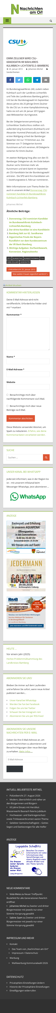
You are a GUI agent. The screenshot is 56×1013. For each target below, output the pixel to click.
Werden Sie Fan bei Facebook (24, 704)
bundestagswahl (31, 258)
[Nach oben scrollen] (51, 1008)
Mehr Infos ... (26, 751)
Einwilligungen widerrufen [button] (23, 990)
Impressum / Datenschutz (25, 952)
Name (11, 356)
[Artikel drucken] (4, 285)
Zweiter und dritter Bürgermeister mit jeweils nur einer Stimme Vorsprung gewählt (28, 909)
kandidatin (25, 262)
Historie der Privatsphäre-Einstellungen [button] (29, 986)
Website (11, 382)
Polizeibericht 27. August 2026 (25, 795)
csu (42, 258)
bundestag (17, 258)
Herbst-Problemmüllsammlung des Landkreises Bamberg (24, 660)
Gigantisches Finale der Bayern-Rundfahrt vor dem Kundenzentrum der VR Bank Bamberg (28, 241)
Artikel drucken (13, 285)
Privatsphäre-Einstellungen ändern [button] (27, 982)
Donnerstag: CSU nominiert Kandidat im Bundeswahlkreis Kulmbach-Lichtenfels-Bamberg (27, 194)
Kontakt (13, 944)
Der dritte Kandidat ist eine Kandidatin (29, 229)
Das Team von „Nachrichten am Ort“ (30, 949)
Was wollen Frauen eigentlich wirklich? (30, 274)
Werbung (14, 957)
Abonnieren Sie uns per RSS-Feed (26, 715)
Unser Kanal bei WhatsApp (23, 700)
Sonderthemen (13, 72)
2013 (9, 258)
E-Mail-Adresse (15, 369)
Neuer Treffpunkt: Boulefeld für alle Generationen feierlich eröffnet (27, 898)
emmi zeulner (13, 262)
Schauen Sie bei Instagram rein (25, 712)
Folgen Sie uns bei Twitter (22, 708)
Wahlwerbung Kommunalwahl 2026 (30, 963)
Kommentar (14, 314)
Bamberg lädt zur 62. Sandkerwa (26, 233)
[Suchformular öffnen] (51, 20)
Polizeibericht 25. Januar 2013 (22, 270)
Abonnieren (15, 768)
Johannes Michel (35, 69)
